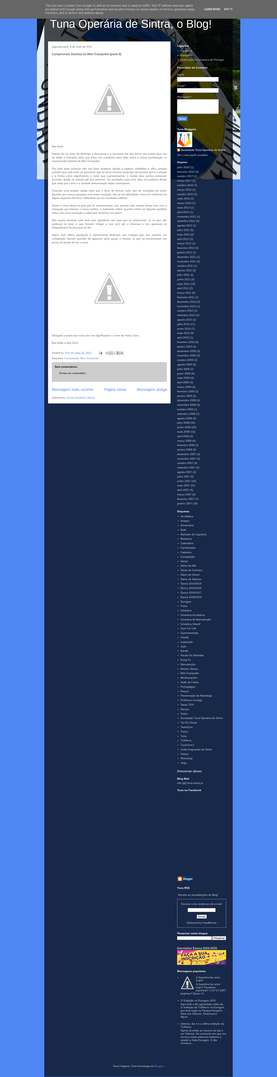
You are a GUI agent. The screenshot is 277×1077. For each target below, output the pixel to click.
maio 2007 (183, 485)
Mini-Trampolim (89, 358)
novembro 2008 (186, 404)
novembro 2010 (186, 306)
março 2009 (184, 386)
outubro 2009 (185, 359)
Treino (184, 731)
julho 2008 (183, 422)
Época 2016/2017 (191, 592)
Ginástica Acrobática (193, 614)
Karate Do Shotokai (192, 655)
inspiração (187, 641)
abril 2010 (183, 337)
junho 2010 (184, 328)
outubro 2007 (185, 462)
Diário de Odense (191, 579)
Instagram (187, 55)
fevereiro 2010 (185, 342)
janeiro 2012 (184, 252)
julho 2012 (183, 229)
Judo (183, 646)
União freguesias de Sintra (196, 749)
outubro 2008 (185, 409)
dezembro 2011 (186, 256)
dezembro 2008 (186, 400)
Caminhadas (188, 547)
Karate (184, 650)
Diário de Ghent (190, 574)
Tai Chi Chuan (189, 722)
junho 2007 (184, 481)
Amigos (185, 520)
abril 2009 (183, 382)
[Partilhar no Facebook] (118, 353)
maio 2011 (183, 283)
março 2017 (184, 180)
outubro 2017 (185, 176)
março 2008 (184, 440)
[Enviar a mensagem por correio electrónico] (100, 352)
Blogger (159, 1066)
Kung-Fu (186, 659)
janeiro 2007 (184, 503)
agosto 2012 (184, 225)
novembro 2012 (186, 216)
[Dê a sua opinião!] (111, 353)
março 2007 (184, 494)
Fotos (184, 605)
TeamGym (187, 727)
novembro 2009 (186, 355)
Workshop (187, 758)
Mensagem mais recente (72, 389)
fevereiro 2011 (185, 297)
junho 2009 (184, 373)
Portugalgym (188, 686)
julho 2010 (183, 324)
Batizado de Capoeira (193, 534)
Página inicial (115, 389)
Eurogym (186, 601)
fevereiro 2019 (185, 171)
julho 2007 (183, 476)
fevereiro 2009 (185, 391)
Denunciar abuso (189, 771)
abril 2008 (183, 436)
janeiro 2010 (184, 346)
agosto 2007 (184, 472)
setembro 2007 (186, 467)
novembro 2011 (186, 261)
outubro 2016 (185, 185)
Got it (228, 9)
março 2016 (184, 189)
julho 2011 (183, 274)
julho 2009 (183, 368)
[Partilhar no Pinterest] (122, 353)
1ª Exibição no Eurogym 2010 (198, 1000)
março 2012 (184, 243)
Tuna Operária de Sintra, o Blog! (131, 24)
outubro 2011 (185, 265)
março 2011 (184, 292)
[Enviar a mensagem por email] (107, 353)
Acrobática (187, 516)
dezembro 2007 (186, 454)
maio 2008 (183, 431)
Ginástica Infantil (190, 624)
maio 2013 (183, 207)
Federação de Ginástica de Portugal (202, 59)
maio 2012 (183, 234)
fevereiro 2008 (185, 445)
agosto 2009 (184, 364)
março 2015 (184, 203)
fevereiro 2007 (185, 498)
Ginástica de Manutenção (196, 619)
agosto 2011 (184, 270)
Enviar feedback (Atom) (81, 397)
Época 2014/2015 (191, 583)
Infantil (184, 637)
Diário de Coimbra (191, 570)
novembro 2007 (186, 458)
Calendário (187, 543)
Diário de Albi (188, 565)
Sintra (184, 713)
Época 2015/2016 (191, 588)
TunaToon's (187, 744)
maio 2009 (183, 377)
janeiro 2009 (184, 395)
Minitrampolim (189, 677)
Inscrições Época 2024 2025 (197, 948)
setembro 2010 (186, 315)
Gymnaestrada (189, 632)
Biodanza (186, 538)
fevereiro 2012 (185, 247)
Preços (185, 691)
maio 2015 (183, 198)
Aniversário (187, 525)
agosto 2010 (184, 319)
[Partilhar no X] (114, 353)
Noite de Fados (190, 682)
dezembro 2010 (186, 301)
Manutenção (188, 664)
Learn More (212, 9)
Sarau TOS (187, 704)
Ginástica (186, 610)
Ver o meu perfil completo (192, 155)
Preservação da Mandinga (196, 695)
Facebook (186, 50)
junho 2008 (184, 427)
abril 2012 (183, 239)
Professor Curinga (191, 700)
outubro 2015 (185, 194)
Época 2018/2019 (191, 597)
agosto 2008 (184, 418)
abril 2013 (183, 212)
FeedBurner (209, 922)
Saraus (185, 709)
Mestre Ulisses (189, 668)
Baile (183, 529)
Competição (71, 358)
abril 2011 (183, 288)
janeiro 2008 (184, 449)
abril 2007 (183, 489)
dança (184, 561)
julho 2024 (183, 167)
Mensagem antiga (152, 389)
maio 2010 (183, 333)
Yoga (184, 762)
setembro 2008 (186, 413)
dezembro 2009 (186, 351)
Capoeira (186, 552)
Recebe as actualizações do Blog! (198, 894)
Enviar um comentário (72, 373)
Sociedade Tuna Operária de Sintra (203, 149)
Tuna (184, 736)
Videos (185, 753)
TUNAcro (186, 740)
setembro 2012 (186, 220)
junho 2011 (183, 279)
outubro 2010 (185, 310)
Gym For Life (188, 628)
